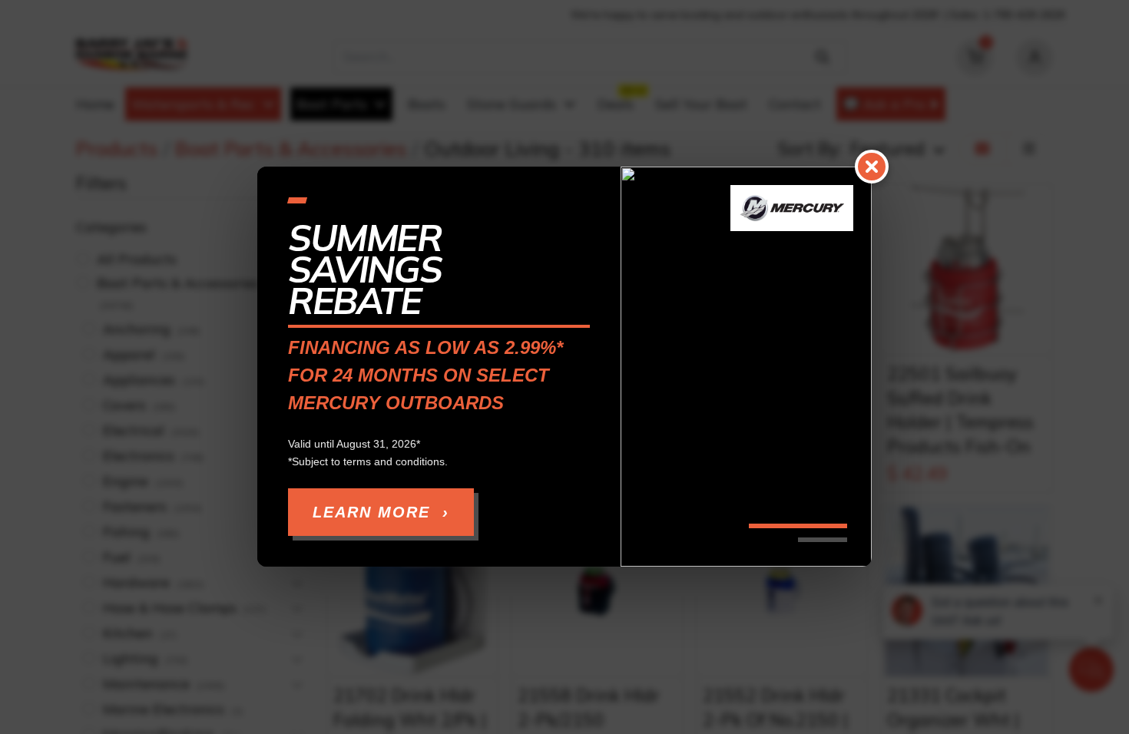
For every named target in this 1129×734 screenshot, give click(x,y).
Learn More (381, 512)
